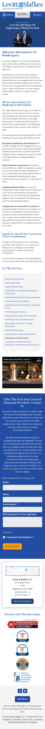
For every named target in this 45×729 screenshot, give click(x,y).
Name (6, 482)
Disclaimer (7, 532)
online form (18, 247)
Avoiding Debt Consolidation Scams (20, 334)
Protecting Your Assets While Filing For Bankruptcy (21, 292)
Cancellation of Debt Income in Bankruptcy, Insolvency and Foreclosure (22, 343)
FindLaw (33, 722)
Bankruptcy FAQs (12, 283)
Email (24, 14)
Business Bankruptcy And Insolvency (20, 315)
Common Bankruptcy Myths (17, 301)
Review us (22, 699)
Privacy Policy (27, 719)
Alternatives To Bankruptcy (17, 338)
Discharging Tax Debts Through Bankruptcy (19, 325)
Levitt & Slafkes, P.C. (17, 716)
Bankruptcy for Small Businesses (19, 319)
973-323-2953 (7, 250)
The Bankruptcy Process (15, 312)
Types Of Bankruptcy (14, 286)
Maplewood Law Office (22, 601)
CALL (38, 14)
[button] (7, 14)
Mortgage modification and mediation (19, 143)
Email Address (10, 504)
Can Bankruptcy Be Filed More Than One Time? (22, 306)
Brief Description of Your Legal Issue (19, 514)
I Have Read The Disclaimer (19, 537)
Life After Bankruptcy (14, 330)
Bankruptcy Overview (14, 279)
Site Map (16, 719)
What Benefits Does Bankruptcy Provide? (22, 297)
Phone (6, 494)
